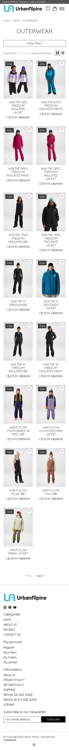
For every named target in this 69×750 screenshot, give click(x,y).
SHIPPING (9, 690)
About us (9, 675)
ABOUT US (10, 624)
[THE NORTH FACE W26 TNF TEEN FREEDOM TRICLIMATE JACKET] (50, 212)
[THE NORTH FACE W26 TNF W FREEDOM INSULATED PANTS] (50, 341)
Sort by (25, 53)
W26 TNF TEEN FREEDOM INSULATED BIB (18, 238)
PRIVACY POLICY (14, 680)
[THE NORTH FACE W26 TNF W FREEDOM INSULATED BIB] (18, 341)
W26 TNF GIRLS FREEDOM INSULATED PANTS (18, 172)
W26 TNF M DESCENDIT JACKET (51, 305)
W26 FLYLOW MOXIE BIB (18, 492)
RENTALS (9, 629)
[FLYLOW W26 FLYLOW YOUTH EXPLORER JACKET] (50, 404)
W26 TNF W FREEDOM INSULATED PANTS (50, 368)
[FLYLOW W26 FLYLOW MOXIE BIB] (18, 467)
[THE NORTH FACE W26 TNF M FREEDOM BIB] (18, 278)
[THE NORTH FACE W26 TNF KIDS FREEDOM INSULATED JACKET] (18, 79)
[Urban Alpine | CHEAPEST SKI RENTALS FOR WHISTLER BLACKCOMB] (23, 8)
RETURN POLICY (14, 685)
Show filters (34, 43)
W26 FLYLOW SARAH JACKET (18, 551)
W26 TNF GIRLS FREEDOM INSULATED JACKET (51, 174)
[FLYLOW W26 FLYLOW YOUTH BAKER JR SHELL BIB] (18, 404)
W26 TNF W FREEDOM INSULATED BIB (18, 368)
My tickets (10, 657)
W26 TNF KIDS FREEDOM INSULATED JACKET (18, 107)
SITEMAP (9, 704)
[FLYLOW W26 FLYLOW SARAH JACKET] (18, 527)
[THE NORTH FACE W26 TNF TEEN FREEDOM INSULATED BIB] (18, 212)
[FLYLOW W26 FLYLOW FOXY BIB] (50, 467)
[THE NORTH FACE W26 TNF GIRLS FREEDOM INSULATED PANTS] (18, 145)
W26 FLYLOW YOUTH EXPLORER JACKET (51, 431)
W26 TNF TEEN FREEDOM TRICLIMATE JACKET (50, 240)
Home (7, 20)
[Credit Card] (34, 744)
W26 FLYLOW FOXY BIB (50, 492)
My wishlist (10, 662)
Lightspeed (10, 739)
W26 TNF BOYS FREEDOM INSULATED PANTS (50, 105)
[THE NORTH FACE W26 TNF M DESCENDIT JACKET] (50, 278)
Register (9, 647)
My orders (10, 652)
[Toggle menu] (61, 8)
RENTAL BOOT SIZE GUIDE (20, 699)
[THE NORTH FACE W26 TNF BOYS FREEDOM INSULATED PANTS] (50, 79)
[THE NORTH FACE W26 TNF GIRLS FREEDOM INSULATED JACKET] (50, 145)
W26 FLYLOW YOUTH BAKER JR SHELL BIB (18, 431)
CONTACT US (12, 634)
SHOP (16, 20)
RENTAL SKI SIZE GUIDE (18, 695)
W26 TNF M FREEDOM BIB (18, 303)
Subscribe (53, 719)
